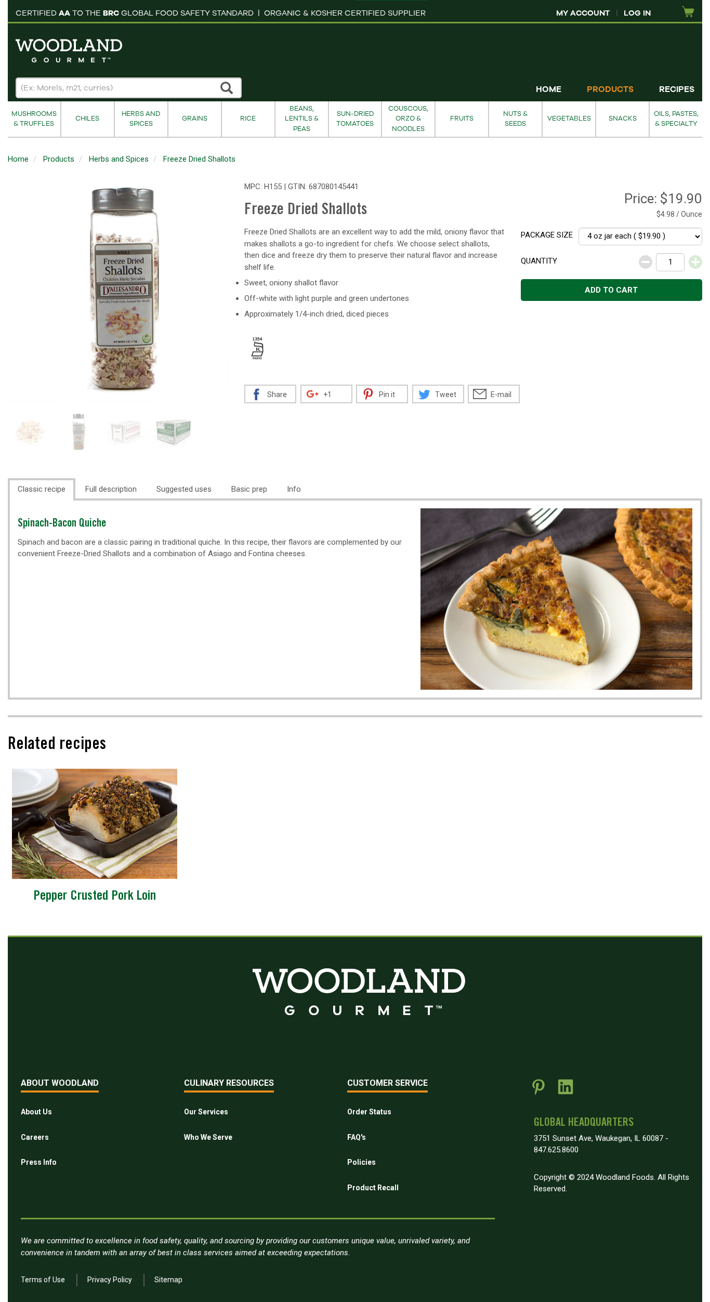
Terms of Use (43, 1279)
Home (548, 89)
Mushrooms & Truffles (34, 118)
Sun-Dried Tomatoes (355, 118)
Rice (248, 118)
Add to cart (611, 290)
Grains (194, 118)
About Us (36, 1112)
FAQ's (356, 1137)
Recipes (676, 89)
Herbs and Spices (141, 118)
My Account (583, 13)
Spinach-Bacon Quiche (62, 524)
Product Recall (373, 1187)
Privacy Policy (109, 1279)
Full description (111, 489)
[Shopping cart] (688, 12)
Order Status (369, 1112)
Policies (361, 1162)
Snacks (623, 118)
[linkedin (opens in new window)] (565, 1091)
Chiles (87, 118)
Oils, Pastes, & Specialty (676, 118)
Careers (35, 1137)
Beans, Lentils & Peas (302, 119)
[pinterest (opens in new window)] (538, 1091)
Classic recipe (41, 489)
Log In (637, 13)
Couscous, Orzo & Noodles (408, 119)
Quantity (539, 261)
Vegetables (569, 118)
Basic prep (249, 489)
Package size (547, 235)
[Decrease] (645, 262)
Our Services (206, 1112)
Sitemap (168, 1279)
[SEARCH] (227, 87)
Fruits (462, 118)
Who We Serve (208, 1137)
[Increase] (695, 262)
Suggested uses (184, 489)
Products (610, 89)
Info (294, 489)
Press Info (39, 1162)
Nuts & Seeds (515, 118)
